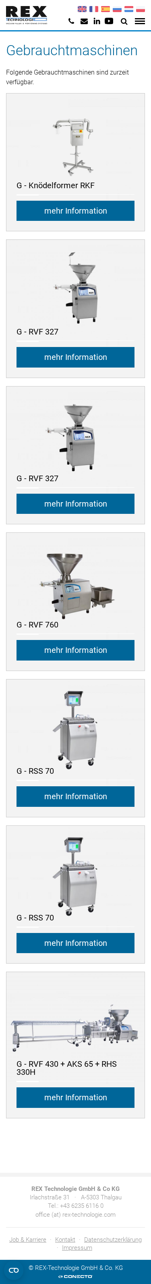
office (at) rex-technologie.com (75, 1214)
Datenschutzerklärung (113, 1239)
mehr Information (75, 211)
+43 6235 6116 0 (81, 1205)
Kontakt (65, 1239)
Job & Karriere (27, 1239)
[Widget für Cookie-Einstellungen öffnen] (13, 1270)
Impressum (77, 1247)
